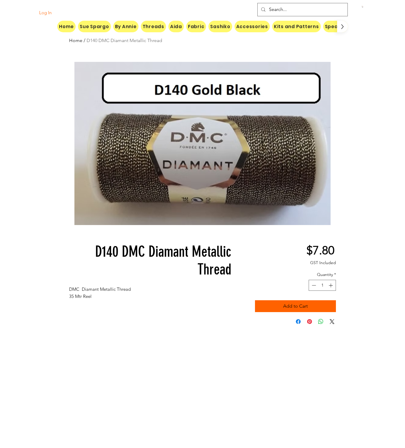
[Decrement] (313, 285)
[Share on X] (332, 321)
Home (75, 40)
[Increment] (331, 285)
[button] (362, 6)
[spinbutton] (322, 285)
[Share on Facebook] (298, 321)
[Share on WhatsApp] (320, 321)
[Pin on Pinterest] (309, 321)
